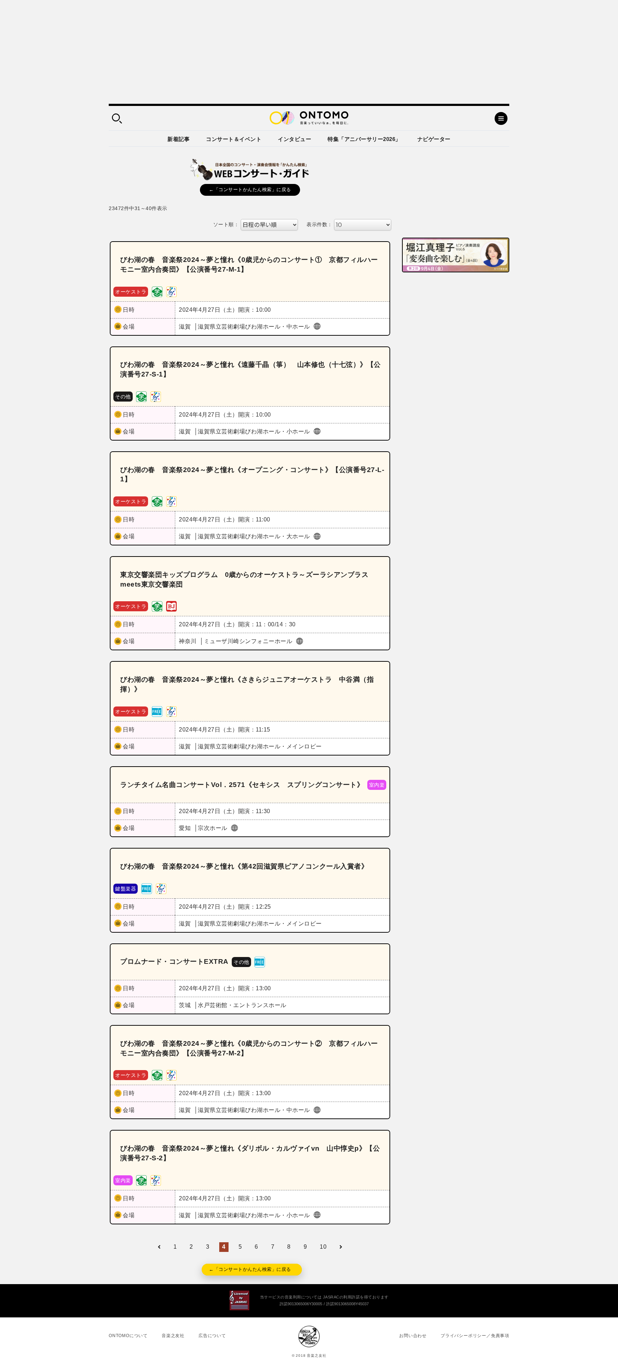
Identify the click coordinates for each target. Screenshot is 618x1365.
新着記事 (178, 139)
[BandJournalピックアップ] (171, 606)
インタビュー (294, 139)
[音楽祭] (171, 291)
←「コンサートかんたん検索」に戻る (250, 189)
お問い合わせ (413, 1335)
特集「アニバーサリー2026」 (364, 139)
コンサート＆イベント (233, 139)
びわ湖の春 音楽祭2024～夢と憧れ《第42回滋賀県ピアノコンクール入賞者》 (244, 866)
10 (323, 1247)
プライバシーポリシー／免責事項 (475, 1335)
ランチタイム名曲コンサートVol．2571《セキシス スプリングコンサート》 (242, 784)
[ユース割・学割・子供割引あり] (157, 291)
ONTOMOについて (128, 1335)
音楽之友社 (173, 1335)
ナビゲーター (434, 139)
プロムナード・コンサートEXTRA (174, 961)
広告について (212, 1335)
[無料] (157, 711)
